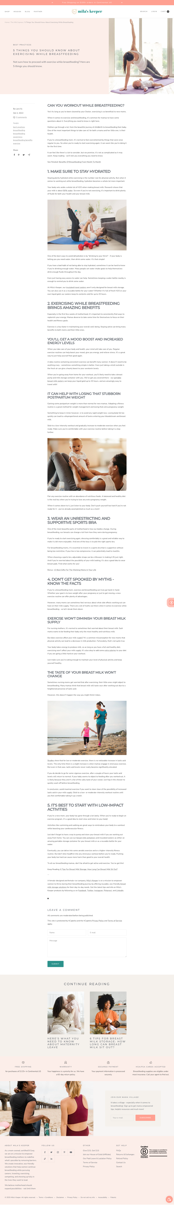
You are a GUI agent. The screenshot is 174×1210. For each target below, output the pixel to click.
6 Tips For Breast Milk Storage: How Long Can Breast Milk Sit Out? (89, 869)
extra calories (110, 650)
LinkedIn (119, 890)
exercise (16, 143)
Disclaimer (60, 1197)
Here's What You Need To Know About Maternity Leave (63, 1043)
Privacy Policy (98, 920)
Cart (164, 11)
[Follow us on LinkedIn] (51, 1159)
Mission (17, 12)
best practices (22, 45)
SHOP (7, 12)
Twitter (90, 890)
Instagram (98, 890)
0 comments (21, 117)
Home (7, 22)
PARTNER (38, 12)
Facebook (82, 890)
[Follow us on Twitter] (51, 1152)
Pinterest (108, 890)
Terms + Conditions (46, 1197)
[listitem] (14, 155)
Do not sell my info (88, 1197)
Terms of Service (115, 920)
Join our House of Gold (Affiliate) (97, 1154)
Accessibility (102, 1197)
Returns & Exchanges (125, 1154)
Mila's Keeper (92, 880)
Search (143, 11)
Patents (113, 1197)
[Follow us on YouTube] (71, 1152)
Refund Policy (122, 1158)
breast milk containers (85, 838)
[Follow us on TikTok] (45, 1159)
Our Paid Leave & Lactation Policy (97, 1158)
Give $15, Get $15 (91, 1150)
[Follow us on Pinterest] (64, 1152)
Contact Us (121, 1162)
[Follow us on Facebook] (45, 1152)
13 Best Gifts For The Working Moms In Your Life (75, 570)
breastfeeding (19, 130)
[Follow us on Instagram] (58, 1152)
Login (154, 11)
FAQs (118, 1150)
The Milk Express (17, 22)
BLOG (27, 12)
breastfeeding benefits (22, 140)
